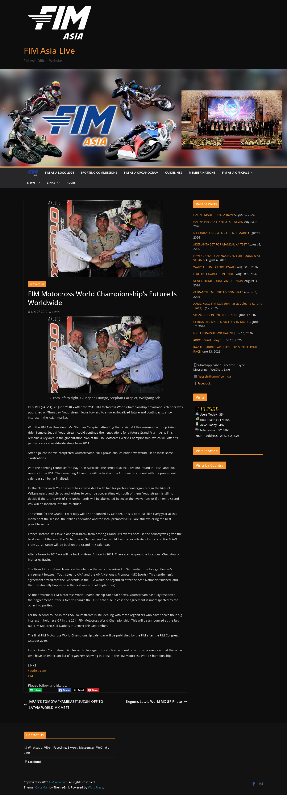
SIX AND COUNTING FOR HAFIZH (215, 315)
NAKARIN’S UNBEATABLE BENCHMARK (220, 233)
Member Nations (202, 172)
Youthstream (37, 671)
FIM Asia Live (49, 50)
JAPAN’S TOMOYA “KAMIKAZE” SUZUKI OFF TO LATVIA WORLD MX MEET (66, 704)
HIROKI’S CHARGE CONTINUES (214, 274)
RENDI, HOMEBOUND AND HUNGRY (218, 281)
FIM (30, 676)
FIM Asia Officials (235, 172)
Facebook (204, 383)
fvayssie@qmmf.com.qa (214, 376)
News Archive (37, 284)
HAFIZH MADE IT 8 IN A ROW (213, 215)
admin (55, 311)
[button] (251, 173)
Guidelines (173, 172)
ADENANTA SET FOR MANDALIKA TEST (220, 244)
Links (51, 183)
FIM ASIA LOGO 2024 (59, 172)
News (31, 183)
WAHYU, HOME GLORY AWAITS (214, 267)
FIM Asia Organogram (141, 172)
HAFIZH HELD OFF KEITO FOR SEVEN (218, 222)
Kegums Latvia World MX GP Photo (154, 701)
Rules (71, 183)
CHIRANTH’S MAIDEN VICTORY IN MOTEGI (222, 322)
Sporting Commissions (99, 172)
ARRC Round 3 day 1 (207, 340)
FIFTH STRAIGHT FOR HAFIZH (213, 333)
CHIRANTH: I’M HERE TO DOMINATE (218, 292)
